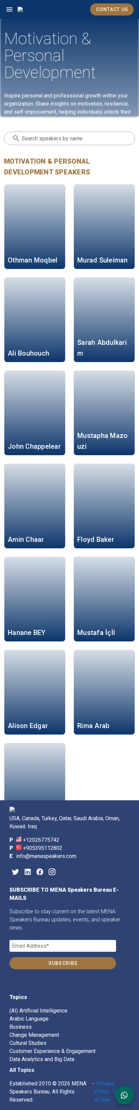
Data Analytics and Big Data (41, 1059)
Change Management (34, 1035)
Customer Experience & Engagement (52, 1051)
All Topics (21, 1070)
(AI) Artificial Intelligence (38, 1010)
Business (20, 1027)
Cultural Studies (28, 1043)
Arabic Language (29, 1019)
